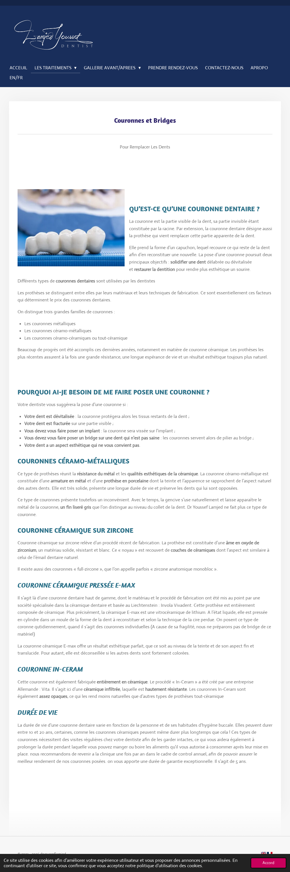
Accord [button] (268, 862)
